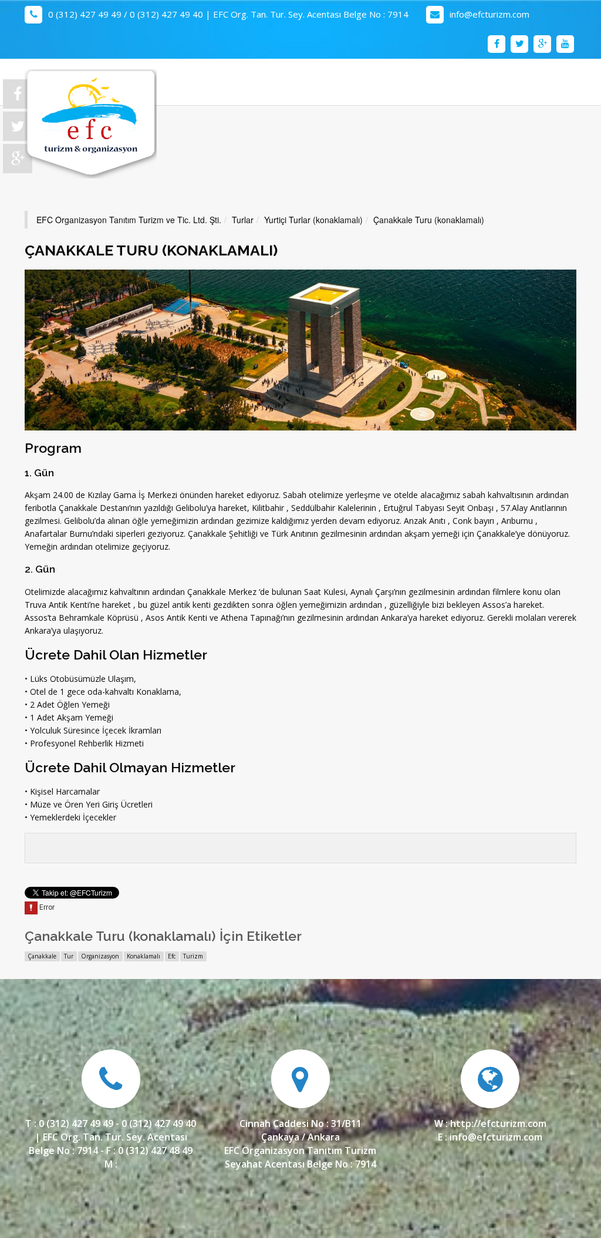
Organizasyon (100, 956)
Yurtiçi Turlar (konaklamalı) (313, 220)
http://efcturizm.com (498, 1123)
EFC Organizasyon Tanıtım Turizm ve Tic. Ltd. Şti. (128, 220)
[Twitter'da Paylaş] (17, 128)
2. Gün (40, 569)
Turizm (193, 956)
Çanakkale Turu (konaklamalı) (428, 220)
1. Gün (39, 473)
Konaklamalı (143, 956)
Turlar (243, 220)
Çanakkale (42, 956)
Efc (171, 956)
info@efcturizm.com (489, 14)
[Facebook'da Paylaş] (17, 96)
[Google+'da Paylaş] (17, 160)
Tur (68, 956)
